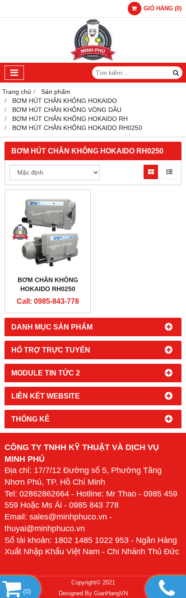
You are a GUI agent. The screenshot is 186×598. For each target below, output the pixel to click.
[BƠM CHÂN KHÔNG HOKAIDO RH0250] (47, 233)
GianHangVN (111, 593)
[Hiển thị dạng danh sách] (169, 172)
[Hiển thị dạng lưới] (151, 172)
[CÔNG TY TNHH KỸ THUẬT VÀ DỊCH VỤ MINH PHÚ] (93, 60)
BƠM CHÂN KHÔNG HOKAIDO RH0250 (48, 284)
